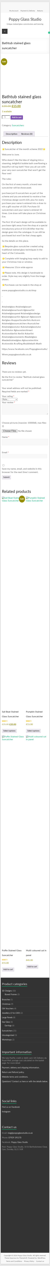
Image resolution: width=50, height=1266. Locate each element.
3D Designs (7, 991)
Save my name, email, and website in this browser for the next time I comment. (22, 470)
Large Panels (7, 1018)
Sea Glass (6, 1022)
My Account (13, 11)
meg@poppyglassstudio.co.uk (20, 1133)
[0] (47, 33)
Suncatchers (18, 125)
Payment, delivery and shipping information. (20, 1068)
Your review (8, 402)
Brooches (6, 1000)
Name (5, 437)
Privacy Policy (29, 1261)
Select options (9, 731)
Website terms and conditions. (15, 1077)
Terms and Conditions (14, 1261)
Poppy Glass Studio (25, 19)
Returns (40, 11)
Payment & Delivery (28, 11)
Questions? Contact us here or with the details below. (25, 1082)
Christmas (6, 1004)
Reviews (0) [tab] (26, 134)
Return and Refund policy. (13, 1072)
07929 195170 (14, 1138)
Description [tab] (11, 134)
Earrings (8, 1026)
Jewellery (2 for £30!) (11, 1013)
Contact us (40, 1261)
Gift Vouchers (7, 1009)
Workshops (7, 1040)
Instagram (6, 1112)
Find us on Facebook (11, 1107)
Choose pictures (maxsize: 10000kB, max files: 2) (24, 424)
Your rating (8, 396)
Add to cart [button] (8, 970)
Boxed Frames (11, 995)
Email (5, 452)
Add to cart (17, 117)
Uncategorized (8, 1035)
